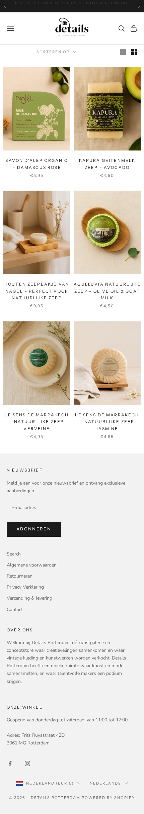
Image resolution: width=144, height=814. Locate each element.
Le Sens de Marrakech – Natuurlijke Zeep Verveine (37, 421)
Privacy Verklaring (25, 587)
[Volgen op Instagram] (27, 763)
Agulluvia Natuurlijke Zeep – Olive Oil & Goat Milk (107, 291)
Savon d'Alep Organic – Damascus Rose (36, 164)
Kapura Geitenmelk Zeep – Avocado (107, 164)
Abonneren (33, 529)
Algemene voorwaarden (32, 565)
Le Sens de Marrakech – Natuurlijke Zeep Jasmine (107, 421)
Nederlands (105, 783)
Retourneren (19, 576)
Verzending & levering (29, 598)
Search (14, 554)
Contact (15, 609)
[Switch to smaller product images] (134, 52)
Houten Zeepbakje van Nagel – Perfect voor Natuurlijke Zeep (36, 291)
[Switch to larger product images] (123, 52)
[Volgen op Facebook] (10, 763)
